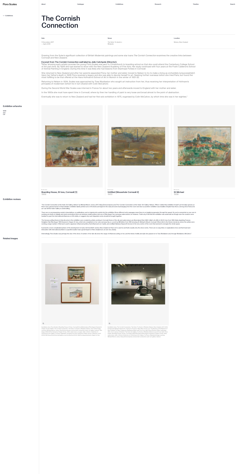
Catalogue (80, 4)
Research (158, 4)
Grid (4, 113)
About (43, 4)
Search (232, 4)
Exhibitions (119, 4)
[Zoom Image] (43, 323)
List (4, 114)
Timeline (196, 4)
